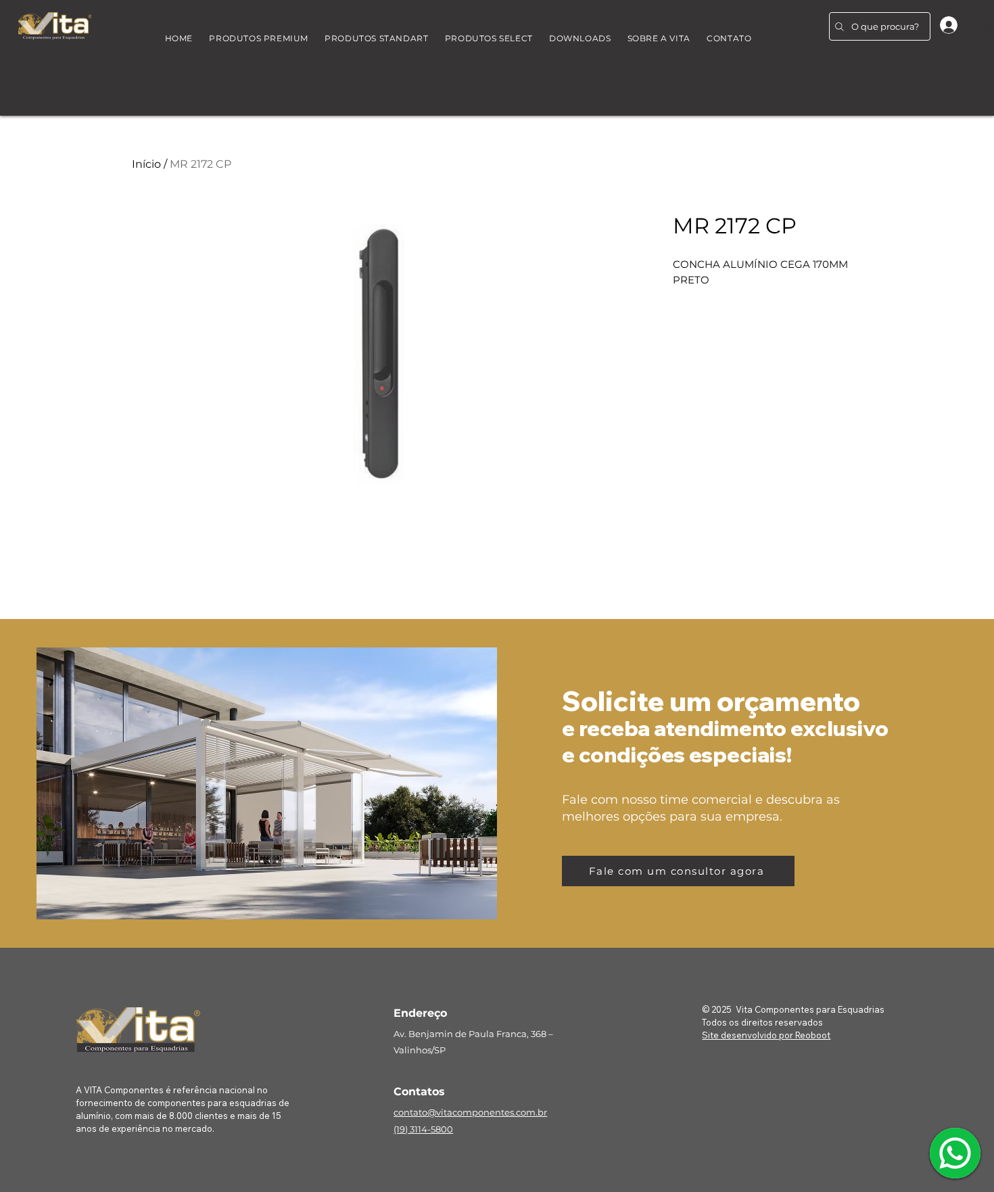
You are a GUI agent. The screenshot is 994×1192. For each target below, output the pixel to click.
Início (146, 164)
